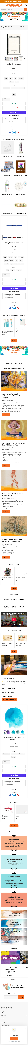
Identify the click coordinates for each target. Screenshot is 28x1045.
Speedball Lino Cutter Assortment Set (6, 815)
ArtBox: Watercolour (20, 643)
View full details (14, 126)
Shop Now (14, 340)
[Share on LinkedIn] (15, 132)
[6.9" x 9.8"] (21, 89)
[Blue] (5, 258)
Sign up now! (6, 414)
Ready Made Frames (8, 692)
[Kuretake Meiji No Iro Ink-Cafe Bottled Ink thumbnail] (8, 732)
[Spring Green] (20, 265)
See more (13, 979)
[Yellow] (11, 80)
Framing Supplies (7, 696)
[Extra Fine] (19, 271)
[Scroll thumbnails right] (24, 58)
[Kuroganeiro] (14, 755)
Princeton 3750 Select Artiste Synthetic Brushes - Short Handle (7, 331)
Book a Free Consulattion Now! (9, 699)
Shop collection (14, 825)
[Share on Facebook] (10, 132)
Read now (9, 975)
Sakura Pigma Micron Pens (7, 577)
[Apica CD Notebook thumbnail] (21, 59)
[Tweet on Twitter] (13, 132)
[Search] (25, 9)
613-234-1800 (23, 27)
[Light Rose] (13, 265)
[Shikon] (14, 758)
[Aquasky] (7, 265)
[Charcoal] (12, 83)
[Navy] (17, 83)
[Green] (21, 262)
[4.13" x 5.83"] (14, 89)
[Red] (16, 80)
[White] (6, 80)
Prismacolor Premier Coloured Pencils (20, 578)
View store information (9, 121)
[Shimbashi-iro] (7, 755)
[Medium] (13, 271)
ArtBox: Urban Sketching (7, 643)
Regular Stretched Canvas (21, 330)
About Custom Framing (9, 688)
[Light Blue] (21, 80)
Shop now (14, 588)
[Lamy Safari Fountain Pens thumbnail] (5, 237)
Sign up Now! (6, 465)
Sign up (21, 997)
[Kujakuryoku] (21, 755)
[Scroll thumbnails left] (3, 58)
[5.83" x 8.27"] (7, 89)
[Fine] (8, 271)
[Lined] (14, 95)
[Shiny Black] (21, 258)
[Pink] (17, 262)
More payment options (14, 115)
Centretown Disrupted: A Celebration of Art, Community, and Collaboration (10, 970)
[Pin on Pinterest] (18, 132)
